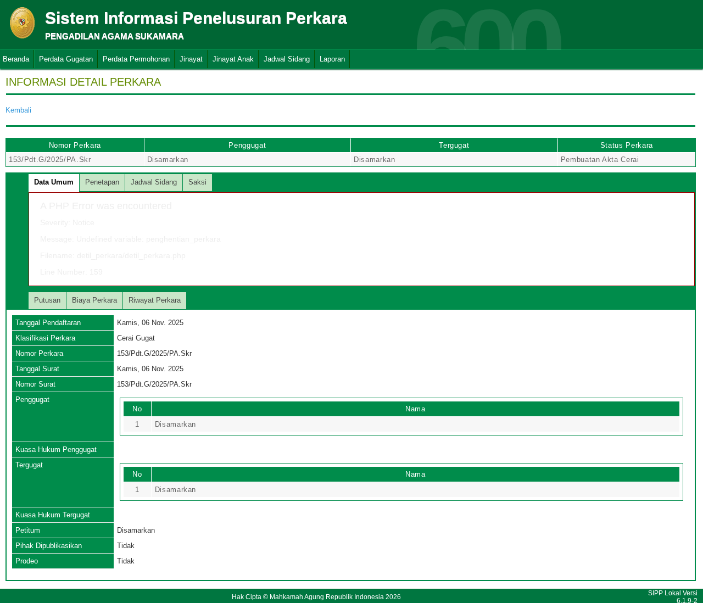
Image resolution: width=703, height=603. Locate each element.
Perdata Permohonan (136, 59)
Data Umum (54, 182)
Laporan (332, 59)
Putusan (47, 300)
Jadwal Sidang (287, 59)
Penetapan (102, 182)
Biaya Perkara (94, 300)
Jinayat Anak (233, 59)
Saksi (197, 182)
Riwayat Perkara (155, 300)
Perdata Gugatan (66, 59)
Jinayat (191, 59)
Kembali (18, 110)
